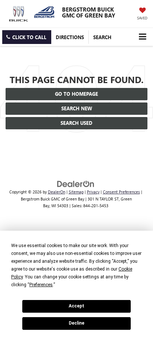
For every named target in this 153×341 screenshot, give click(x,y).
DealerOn (56, 192)
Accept (76, 306)
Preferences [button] (41, 284)
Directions (70, 37)
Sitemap (76, 192)
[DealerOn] (76, 183)
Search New (76, 108)
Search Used (76, 123)
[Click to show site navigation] (142, 36)
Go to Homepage (76, 94)
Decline (76, 323)
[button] (26, 37)
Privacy (93, 192)
